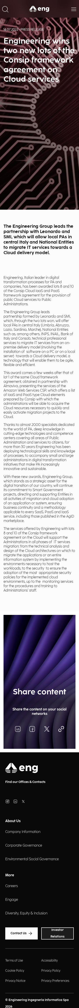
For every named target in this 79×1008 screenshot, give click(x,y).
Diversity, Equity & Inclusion (26, 913)
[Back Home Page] (39, 8)
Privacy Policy (50, 971)
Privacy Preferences (55, 981)
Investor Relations (57, 933)
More (9, 875)
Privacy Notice (15, 981)
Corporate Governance (23, 845)
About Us (13, 821)
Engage (11, 900)
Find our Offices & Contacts (25, 782)
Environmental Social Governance (32, 859)
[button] (5, 9)
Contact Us (19, 933)
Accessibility (49, 960)
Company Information (22, 832)
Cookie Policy (14, 971)
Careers (11, 886)
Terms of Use (14, 960)
